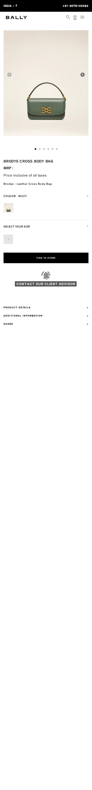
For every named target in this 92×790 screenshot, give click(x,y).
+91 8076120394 (75, 6)
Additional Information (23, 315)
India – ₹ (10, 6)
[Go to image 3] (44, 149)
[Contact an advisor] (46, 281)
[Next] (82, 75)
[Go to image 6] (57, 149)
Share (8, 324)
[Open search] (68, 17)
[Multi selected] (8, 208)
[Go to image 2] (40, 149)
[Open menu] (83, 19)
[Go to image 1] (35, 149)
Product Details (17, 307)
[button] (46, 83)
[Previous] (9, 75)
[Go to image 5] (52, 149)
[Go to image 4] (48, 149)
